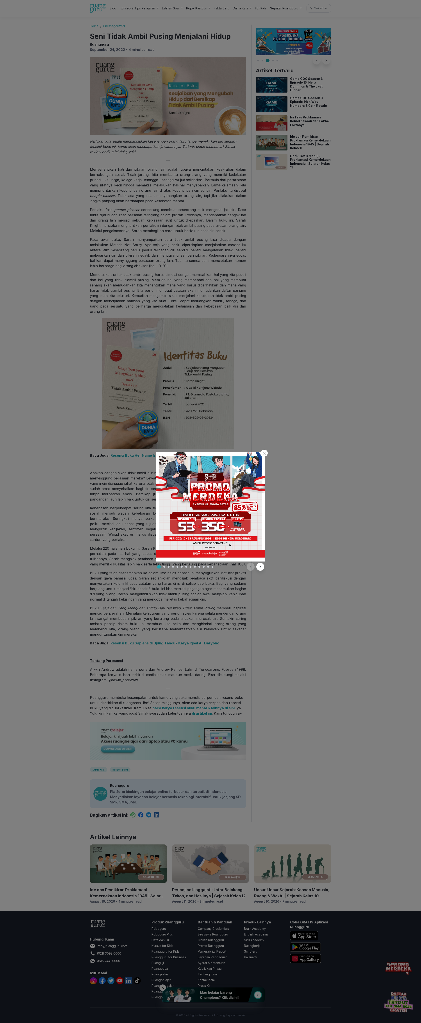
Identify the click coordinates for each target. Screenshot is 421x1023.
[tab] (159, 567)
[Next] (260, 567)
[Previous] (251, 567)
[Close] (264, 453)
